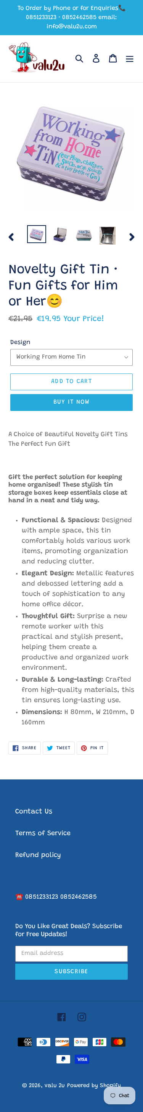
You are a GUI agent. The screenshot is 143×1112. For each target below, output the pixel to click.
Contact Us (33, 811)
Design (20, 342)
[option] (36, 234)
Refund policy (38, 855)
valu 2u (55, 1086)
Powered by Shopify (94, 1086)
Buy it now (71, 402)
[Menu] (129, 59)
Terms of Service (43, 833)
